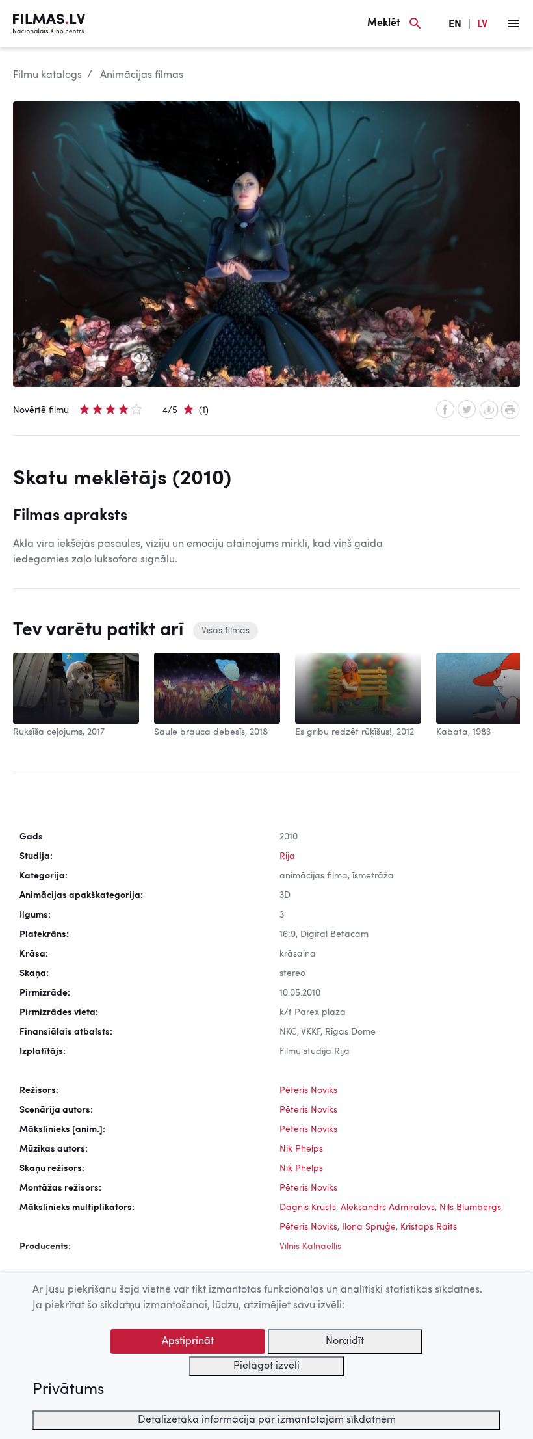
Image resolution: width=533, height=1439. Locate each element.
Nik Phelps (301, 1149)
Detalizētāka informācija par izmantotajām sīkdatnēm (267, 1420)
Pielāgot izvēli (266, 1366)
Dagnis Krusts (308, 1207)
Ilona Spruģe (369, 1227)
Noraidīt (345, 1341)
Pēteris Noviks (308, 1090)
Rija (287, 856)
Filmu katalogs (47, 75)
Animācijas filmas (141, 75)
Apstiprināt (188, 1341)
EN (455, 25)
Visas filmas (226, 630)
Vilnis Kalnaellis (310, 1246)
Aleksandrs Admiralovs (388, 1207)
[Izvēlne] (513, 23)
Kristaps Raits (428, 1227)
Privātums (68, 1390)
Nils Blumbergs (470, 1207)
